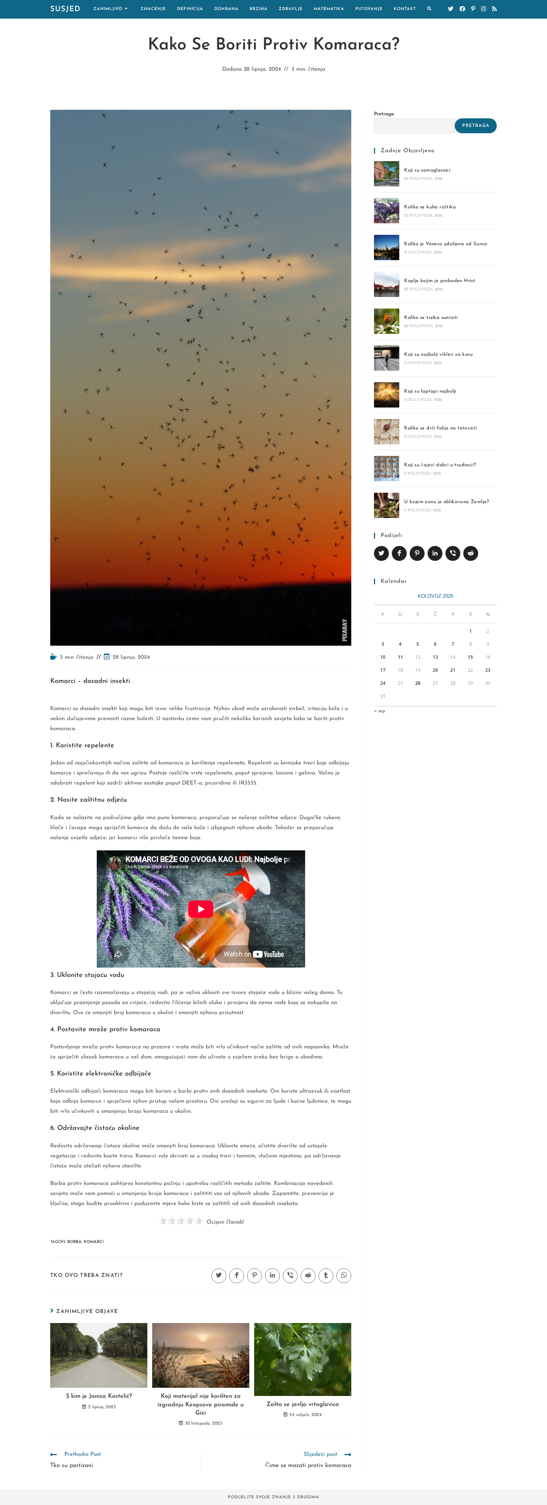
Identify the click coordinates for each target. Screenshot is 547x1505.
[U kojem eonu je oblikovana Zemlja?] (386, 505)
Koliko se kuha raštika (430, 207)
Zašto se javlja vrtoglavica (302, 1404)
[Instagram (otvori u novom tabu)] (483, 9)
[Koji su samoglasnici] (386, 173)
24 (383, 683)
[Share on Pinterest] (417, 553)
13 (435, 657)
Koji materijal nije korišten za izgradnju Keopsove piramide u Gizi (200, 1404)
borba (74, 1242)
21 (452, 670)
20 (435, 670)
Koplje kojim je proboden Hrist (439, 280)
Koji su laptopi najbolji (430, 391)
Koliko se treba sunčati (430, 317)
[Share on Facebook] (399, 553)
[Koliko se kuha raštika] (386, 210)
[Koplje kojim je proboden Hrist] (386, 284)
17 (383, 670)
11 (400, 657)
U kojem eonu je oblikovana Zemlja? (446, 501)
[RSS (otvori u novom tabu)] (494, 9)
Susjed (65, 9)
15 (470, 657)
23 (487, 670)
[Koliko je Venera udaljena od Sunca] (386, 247)
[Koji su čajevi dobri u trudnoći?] (386, 468)
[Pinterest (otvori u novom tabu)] (473, 9)
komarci (93, 1242)
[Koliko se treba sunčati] (386, 321)
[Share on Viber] (452, 553)
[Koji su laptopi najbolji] (386, 395)
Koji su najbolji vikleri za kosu (438, 354)
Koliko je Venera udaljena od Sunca (445, 244)
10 (383, 657)
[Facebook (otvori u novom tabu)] (462, 9)
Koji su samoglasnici (427, 170)
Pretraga (384, 114)
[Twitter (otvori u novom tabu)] (451, 9)
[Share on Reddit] (470, 553)
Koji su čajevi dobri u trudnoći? (440, 465)
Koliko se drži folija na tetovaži (440, 428)
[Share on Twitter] (381, 553)
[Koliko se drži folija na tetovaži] (386, 431)
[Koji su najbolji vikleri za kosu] (386, 358)
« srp (379, 711)
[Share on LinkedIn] (435, 553)
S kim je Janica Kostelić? (99, 1396)
